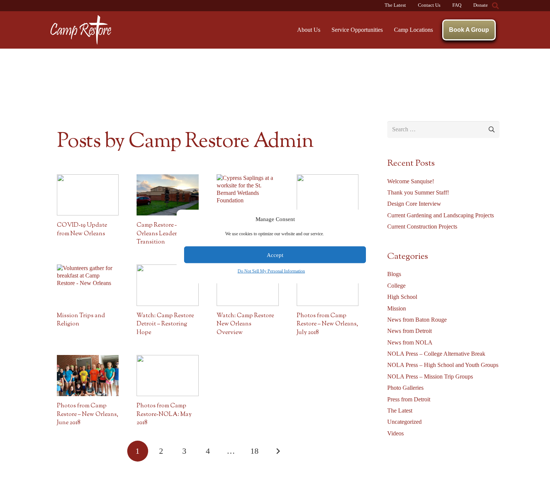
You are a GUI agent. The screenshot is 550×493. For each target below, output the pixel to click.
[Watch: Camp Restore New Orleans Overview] (248, 285)
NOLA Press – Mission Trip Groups (430, 376)
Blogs (394, 274)
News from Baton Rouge (417, 319)
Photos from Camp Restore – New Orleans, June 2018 (87, 414)
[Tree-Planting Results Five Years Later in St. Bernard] (248, 194)
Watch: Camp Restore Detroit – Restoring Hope (165, 324)
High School (402, 297)
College (396, 285)
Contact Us (429, 5)
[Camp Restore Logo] (81, 30)
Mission (396, 308)
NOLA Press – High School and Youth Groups (442, 365)
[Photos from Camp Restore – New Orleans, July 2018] (328, 285)
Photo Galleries (405, 388)
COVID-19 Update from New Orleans (82, 229)
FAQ (456, 5)
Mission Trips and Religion (81, 320)
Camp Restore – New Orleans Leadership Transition (164, 233)
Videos (395, 433)
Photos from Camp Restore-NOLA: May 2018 (164, 414)
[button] (495, 5)
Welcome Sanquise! (410, 181)
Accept (275, 255)
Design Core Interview (414, 203)
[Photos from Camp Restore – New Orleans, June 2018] (88, 375)
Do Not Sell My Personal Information (271, 271)
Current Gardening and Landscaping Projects (440, 215)
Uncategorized (404, 422)
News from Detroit (409, 331)
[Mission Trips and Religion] (88, 285)
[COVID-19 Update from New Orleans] (88, 194)
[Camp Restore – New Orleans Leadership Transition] (168, 194)
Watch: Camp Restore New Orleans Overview (245, 324)
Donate (480, 5)
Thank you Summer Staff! (418, 192)
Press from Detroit (408, 399)
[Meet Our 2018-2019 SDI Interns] (328, 194)
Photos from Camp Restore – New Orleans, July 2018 (327, 324)
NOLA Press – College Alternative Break (436, 353)
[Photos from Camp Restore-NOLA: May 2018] (168, 375)
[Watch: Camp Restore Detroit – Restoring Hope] (168, 285)
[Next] (277, 451)
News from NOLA (410, 342)
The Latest (395, 5)
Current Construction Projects (422, 226)
